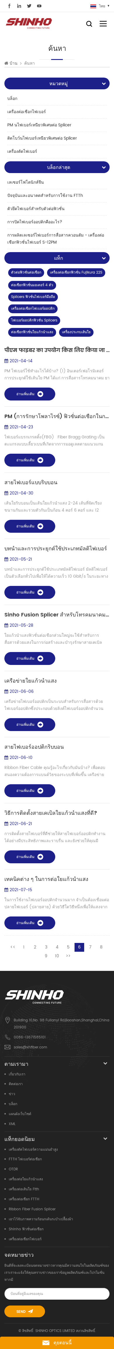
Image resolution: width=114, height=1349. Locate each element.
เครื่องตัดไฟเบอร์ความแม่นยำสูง (33, 1149)
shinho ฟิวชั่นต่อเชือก (26, 1229)
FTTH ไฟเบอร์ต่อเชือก (25, 1159)
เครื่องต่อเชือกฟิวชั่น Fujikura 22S (76, 272)
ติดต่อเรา (16, 1084)
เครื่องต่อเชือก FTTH (24, 1199)
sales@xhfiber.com (30, 1047)
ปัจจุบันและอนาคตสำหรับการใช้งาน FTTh (45, 195)
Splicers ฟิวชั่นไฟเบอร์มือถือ (33, 297)
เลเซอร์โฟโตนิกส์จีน (25, 182)
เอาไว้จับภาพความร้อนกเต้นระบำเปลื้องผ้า (41, 1219)
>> (68, 956)
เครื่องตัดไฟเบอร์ (22, 151)
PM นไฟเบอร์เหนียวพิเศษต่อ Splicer (39, 125)
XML (12, 1124)
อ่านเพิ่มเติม (25, 394)
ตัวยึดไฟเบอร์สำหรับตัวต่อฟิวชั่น (36, 208)
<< (12, 947)
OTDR (13, 1169)
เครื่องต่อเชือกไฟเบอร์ (26, 111)
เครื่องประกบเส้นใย (76, 332)
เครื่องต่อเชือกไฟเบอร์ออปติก (33, 308)
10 (57, 956)
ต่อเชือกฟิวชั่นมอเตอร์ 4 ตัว (32, 285)
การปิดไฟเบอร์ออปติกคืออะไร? (34, 222)
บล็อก (12, 98)
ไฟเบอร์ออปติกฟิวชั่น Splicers (34, 320)
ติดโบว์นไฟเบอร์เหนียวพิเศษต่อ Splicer (42, 138)
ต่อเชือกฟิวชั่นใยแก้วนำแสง (32, 332)
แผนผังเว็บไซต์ (20, 1114)
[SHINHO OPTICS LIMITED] (29, 23)
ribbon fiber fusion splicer (32, 1209)
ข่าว (12, 1094)
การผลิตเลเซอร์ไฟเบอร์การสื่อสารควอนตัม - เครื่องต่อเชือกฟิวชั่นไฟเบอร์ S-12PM (55, 239)
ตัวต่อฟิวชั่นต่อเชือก (26, 272)
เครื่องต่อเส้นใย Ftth (24, 1189)
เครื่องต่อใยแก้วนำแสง (26, 1179)
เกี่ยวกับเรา (17, 1074)
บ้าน (14, 63)
